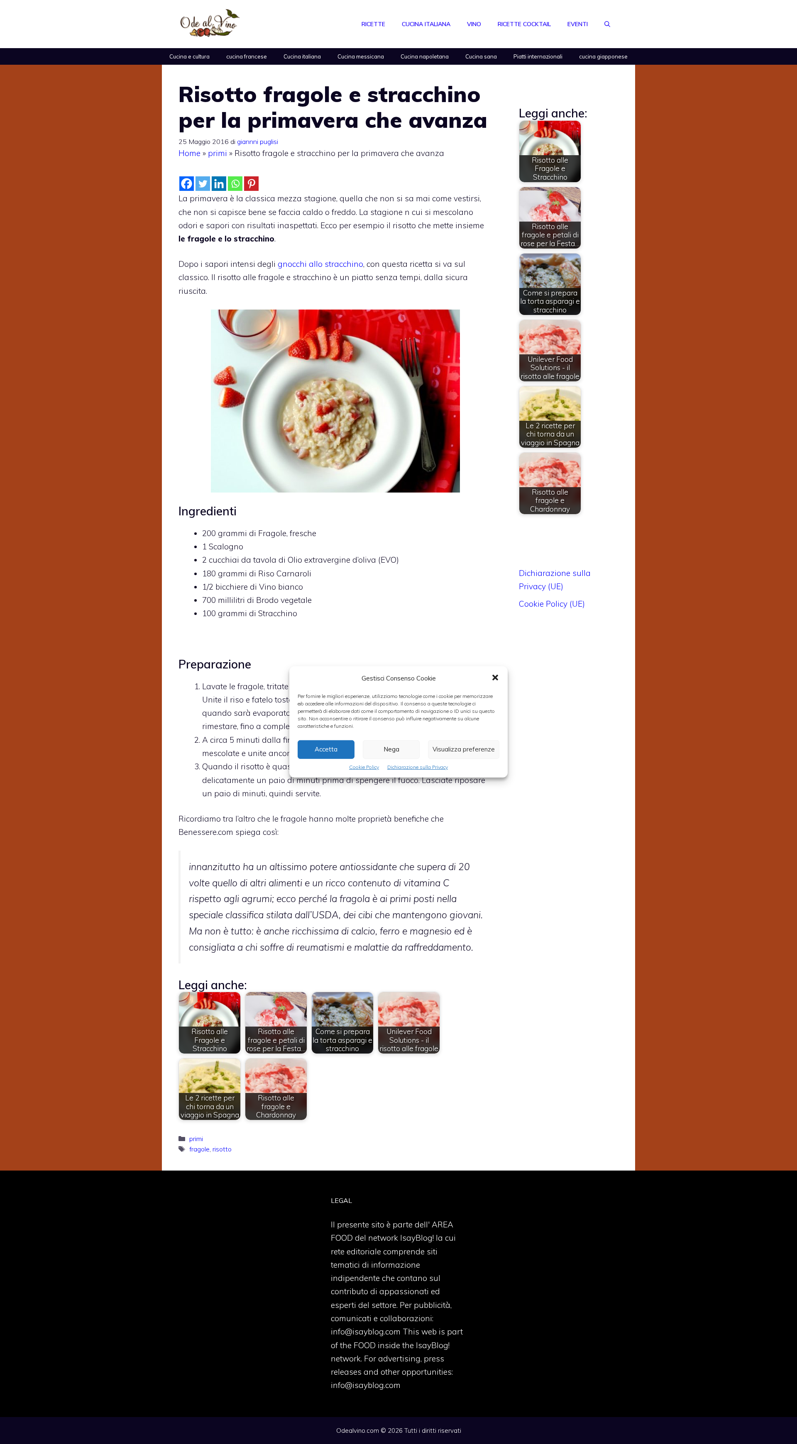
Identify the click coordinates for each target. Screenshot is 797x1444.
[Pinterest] (251, 183)
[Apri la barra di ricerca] (607, 24)
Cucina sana (481, 56)
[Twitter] (203, 183)
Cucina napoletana (425, 56)
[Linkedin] (219, 183)
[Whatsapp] (235, 183)
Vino (474, 24)
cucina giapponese (603, 56)
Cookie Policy (364, 767)
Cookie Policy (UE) (552, 604)
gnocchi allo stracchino (320, 264)
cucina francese (246, 56)
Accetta (326, 749)
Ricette (373, 24)
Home (189, 153)
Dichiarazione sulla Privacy (417, 767)
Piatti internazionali (537, 56)
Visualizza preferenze (464, 749)
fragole (199, 1149)
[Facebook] (186, 183)
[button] (495, 678)
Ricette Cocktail (524, 24)
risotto (222, 1149)
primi (217, 153)
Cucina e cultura (189, 56)
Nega (391, 749)
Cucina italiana (426, 24)
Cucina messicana (360, 56)
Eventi (577, 24)
